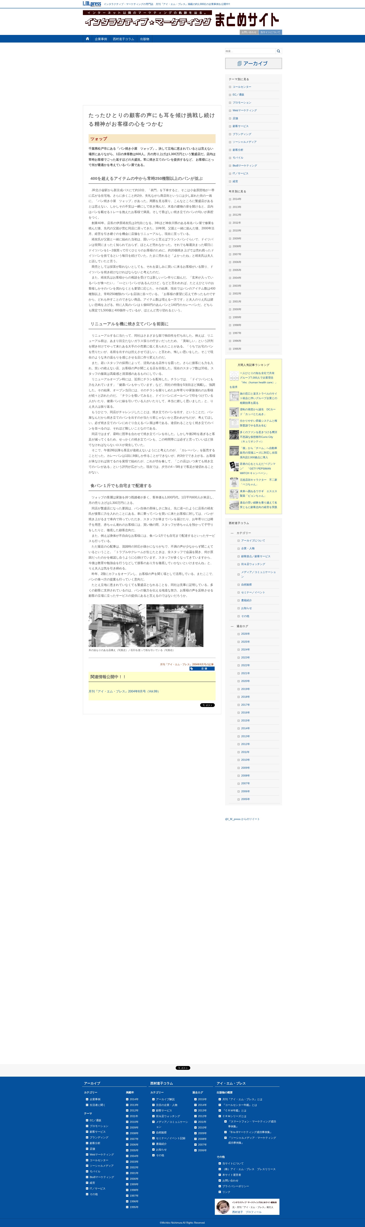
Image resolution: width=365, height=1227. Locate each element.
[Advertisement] (152, 74)
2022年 (245, 665)
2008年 (245, 775)
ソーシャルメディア (245, 141)
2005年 (245, 799)
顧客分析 (238, 149)
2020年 (245, 681)
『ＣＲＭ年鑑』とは (234, 1110)
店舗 (235, 118)
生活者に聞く (98, 1104)
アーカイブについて (253, 540)
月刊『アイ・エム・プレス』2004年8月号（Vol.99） (124, 691)
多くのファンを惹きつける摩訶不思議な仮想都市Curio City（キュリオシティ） (258, 437)
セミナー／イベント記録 (170, 1138)
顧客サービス (241, 126)
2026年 (245, 633)
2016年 (245, 712)
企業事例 (101, 39)
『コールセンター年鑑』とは (239, 1104)
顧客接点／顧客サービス (256, 556)
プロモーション (242, 102)
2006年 (245, 791)
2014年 (245, 728)
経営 (235, 181)
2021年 (245, 673)
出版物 (144, 39)
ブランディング (242, 134)
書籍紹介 (246, 600)
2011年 (245, 752)
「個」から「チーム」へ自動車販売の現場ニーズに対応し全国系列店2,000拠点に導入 (258, 453)
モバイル (238, 157)
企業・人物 (248, 548)
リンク (226, 1191)
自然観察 (246, 584)
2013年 (245, 736)
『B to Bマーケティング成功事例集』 (250, 1132)
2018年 (245, 696)
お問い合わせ (249, 32)
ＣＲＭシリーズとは (234, 1116)
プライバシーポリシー (235, 1186)
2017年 (245, 704)
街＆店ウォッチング (253, 564)
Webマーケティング (245, 110)
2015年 (245, 720)
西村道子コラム (123, 39)
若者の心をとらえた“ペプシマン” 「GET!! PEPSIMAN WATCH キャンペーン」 (257, 468)
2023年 (245, 657)
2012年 (245, 744)
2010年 (245, 759)
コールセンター (242, 86)
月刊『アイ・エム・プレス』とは (242, 1099)
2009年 (245, 767)
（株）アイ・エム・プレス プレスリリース (249, 1169)
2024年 (245, 649)
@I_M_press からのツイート (242, 819)
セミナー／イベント (253, 592)
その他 (245, 616)
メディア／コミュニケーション (258, 574)
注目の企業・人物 (166, 1104)
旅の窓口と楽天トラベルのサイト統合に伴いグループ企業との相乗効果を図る (258, 398)
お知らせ (246, 608)
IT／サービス (240, 173)
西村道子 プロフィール (247, 1212)
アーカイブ (92, 1083)
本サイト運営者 (231, 1174)
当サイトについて (270, 32)
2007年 (245, 783)
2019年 (245, 689)
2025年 (245, 641)
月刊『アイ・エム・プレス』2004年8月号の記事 (187, 664)
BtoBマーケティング (245, 165)
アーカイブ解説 (165, 1099)
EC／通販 (238, 94)
